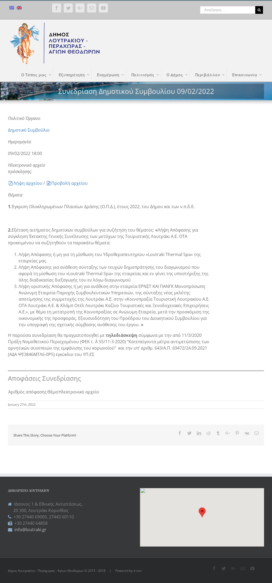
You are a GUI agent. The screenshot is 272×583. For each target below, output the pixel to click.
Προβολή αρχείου (69, 183)
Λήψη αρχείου (28, 183)
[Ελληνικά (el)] (11, 8)
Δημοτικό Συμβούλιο (29, 130)
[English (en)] (19, 8)
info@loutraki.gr (29, 529)
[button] (202, 512)
